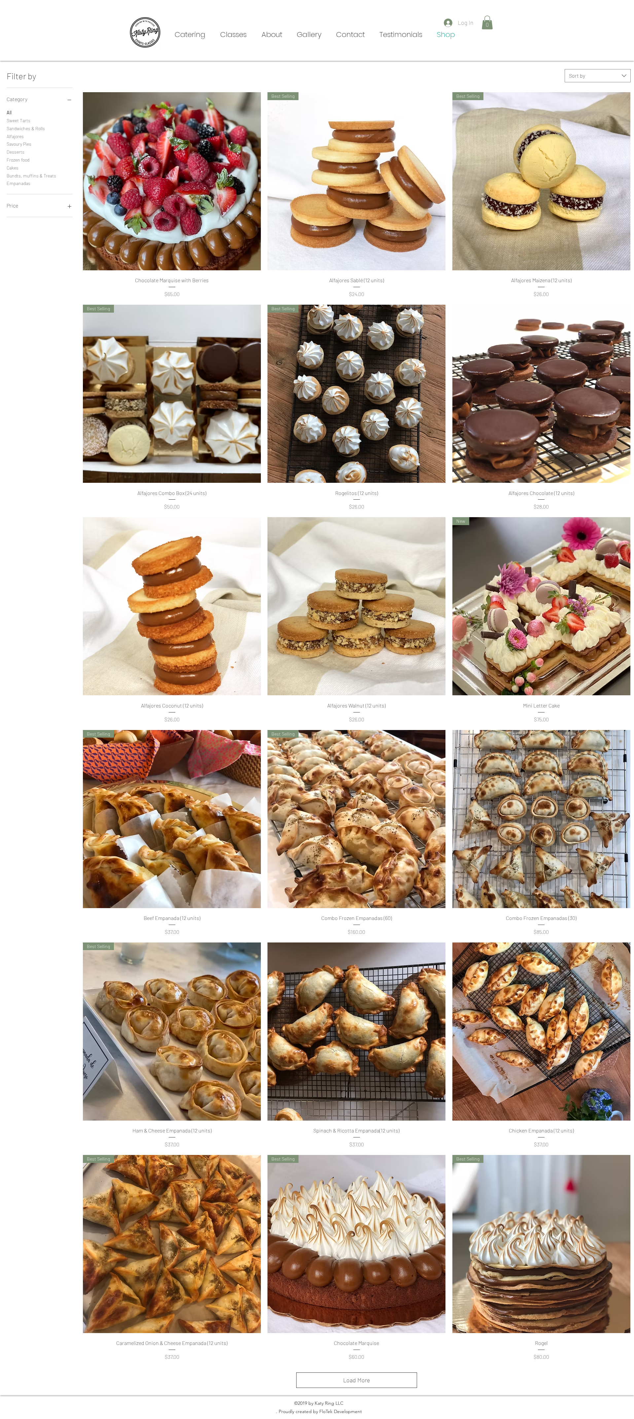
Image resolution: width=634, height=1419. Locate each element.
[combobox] (598, 75)
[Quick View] (172, 181)
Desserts (15, 152)
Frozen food (18, 160)
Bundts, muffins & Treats (31, 175)
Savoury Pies (19, 144)
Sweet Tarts (18, 120)
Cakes (12, 168)
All (9, 112)
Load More (356, 1380)
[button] (487, 22)
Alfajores (15, 136)
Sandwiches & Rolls (26, 128)
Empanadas (18, 183)
